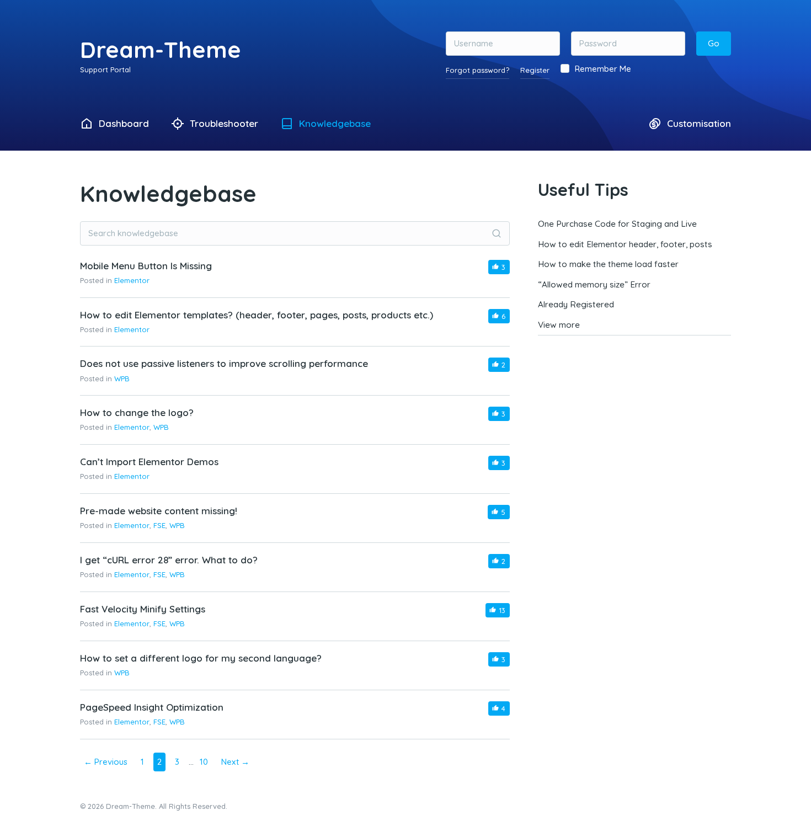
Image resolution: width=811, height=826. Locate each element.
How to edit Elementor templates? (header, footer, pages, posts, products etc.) (256, 315)
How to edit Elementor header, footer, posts (625, 244)
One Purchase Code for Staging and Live (617, 224)
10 (204, 761)
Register (534, 70)
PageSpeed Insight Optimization (151, 707)
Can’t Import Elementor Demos (149, 461)
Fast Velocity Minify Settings (142, 609)
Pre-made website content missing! (158, 510)
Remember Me (603, 68)
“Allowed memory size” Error (594, 284)
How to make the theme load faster (608, 264)
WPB (122, 378)
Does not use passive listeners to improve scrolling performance (224, 363)
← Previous (105, 761)
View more (559, 324)
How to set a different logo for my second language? (201, 658)
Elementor (132, 280)
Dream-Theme (160, 49)
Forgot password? (477, 70)
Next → (235, 761)
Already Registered (576, 304)
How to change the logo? (137, 412)
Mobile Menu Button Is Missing (146, 265)
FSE (159, 525)
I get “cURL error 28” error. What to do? (169, 560)
